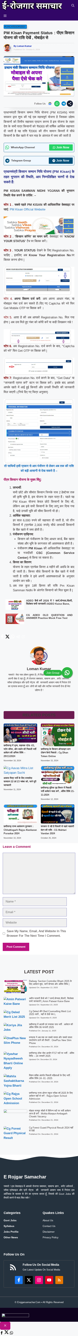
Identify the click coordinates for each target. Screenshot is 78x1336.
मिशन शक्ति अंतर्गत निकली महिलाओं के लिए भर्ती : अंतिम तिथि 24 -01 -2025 (50, 1077)
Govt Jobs (10, 1220)
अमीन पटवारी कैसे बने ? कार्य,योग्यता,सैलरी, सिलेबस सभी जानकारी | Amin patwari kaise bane (51, 1000)
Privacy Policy (50, 1237)
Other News (11, 1237)
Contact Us (49, 1226)
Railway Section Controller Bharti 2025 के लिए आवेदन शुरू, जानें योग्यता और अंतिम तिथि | (50, 982)
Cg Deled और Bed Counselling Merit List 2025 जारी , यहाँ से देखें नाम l (50, 1013)
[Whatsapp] (11, 1333)
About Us (48, 1220)
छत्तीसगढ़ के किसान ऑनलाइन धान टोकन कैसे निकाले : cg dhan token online (55, 753)
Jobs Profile (11, 1231)
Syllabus (9, 1226)
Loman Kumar (24, 46)
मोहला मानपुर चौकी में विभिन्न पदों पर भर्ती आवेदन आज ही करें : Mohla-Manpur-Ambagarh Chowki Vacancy (50, 1113)
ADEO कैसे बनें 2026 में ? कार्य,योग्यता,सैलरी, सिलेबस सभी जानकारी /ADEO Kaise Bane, (49, 602)
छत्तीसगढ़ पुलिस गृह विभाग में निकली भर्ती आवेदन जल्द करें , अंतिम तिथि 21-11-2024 (57, 791)
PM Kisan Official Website (27, 209)
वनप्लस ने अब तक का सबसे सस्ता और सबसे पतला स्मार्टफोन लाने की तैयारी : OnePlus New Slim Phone (50, 1040)
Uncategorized (15, 26)
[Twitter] (6, 1333)
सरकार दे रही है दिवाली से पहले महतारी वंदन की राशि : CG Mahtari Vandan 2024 (57, 830)
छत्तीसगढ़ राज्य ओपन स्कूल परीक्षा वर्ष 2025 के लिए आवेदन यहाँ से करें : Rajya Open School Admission (51, 1096)
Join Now (62, 147)
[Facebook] (1, 1333)
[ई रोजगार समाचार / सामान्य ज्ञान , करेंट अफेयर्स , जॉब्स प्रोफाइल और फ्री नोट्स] (32, 5)
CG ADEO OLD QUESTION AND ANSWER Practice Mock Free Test (49, 617)
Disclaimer (49, 1231)
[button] (73, 5)
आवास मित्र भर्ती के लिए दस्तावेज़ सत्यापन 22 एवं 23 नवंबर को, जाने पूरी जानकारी (20, 781)
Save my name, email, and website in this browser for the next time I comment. (36, 933)
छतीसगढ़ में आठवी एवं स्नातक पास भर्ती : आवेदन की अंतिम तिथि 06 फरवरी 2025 (51, 1026)
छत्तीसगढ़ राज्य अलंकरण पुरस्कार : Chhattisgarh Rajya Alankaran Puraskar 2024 (20, 830)
